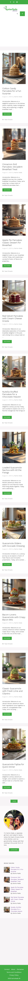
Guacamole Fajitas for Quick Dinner (13, 765)
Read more (7, 114)
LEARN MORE (14, 849)
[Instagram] (13, 2)
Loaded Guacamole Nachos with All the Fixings (12, 470)
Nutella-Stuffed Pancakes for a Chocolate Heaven (11, 394)
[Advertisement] (14, 32)
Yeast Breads (8, 119)
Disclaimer (20, 969)
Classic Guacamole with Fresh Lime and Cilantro (12, 691)
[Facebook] (10, 2)
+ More (14, 801)
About (13, 969)
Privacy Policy (14, 975)
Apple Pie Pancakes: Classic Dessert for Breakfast (12, 242)
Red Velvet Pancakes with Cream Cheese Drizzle (12, 318)
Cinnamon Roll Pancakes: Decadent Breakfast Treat (12, 167)
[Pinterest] (17, 2)
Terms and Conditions (14, 972)
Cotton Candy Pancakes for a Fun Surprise (11, 91)
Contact (7, 969)
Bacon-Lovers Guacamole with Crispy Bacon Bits (13, 617)
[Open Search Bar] (17, 13)
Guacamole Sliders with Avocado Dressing (13, 544)
